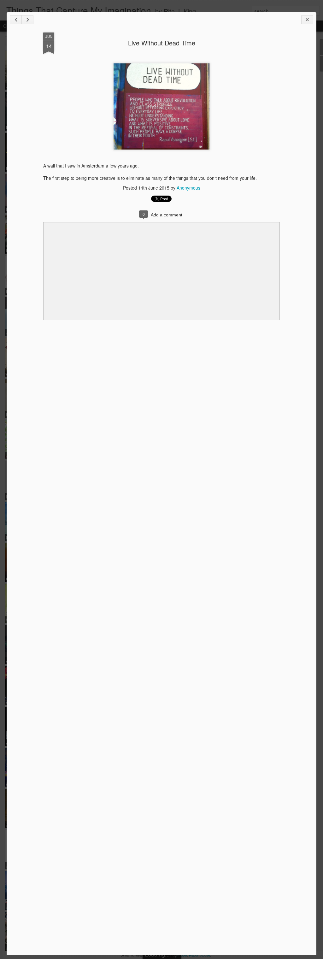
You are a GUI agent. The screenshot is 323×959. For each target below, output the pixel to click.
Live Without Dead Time (161, 42)
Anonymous (188, 188)
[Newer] (16, 19)
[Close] (307, 19)
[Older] (27, 19)
